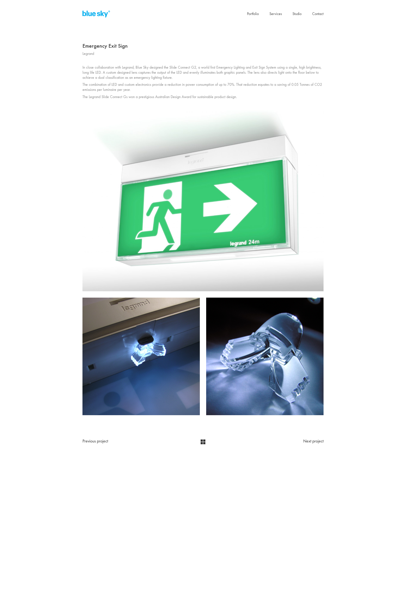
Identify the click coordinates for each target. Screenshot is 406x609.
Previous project (95, 441)
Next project (313, 441)
